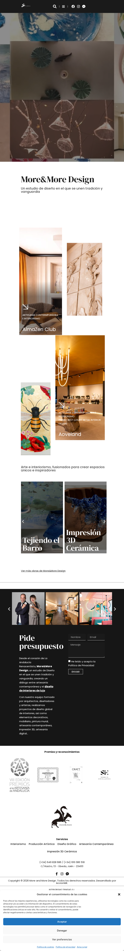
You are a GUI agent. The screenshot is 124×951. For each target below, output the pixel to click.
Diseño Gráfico (66, 844)
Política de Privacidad (81, 665)
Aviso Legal (82, 947)
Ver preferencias (62, 939)
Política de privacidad (65, 947)
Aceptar (62, 921)
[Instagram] (78, 6)
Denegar (62, 930)
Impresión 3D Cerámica (62, 851)
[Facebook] (73, 6)
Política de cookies (45, 947)
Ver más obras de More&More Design (43, 570)
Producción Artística (42, 844)
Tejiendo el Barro (41, 544)
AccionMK (61, 883)
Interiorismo (18, 844)
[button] (119, 894)
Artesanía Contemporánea (96, 844)
